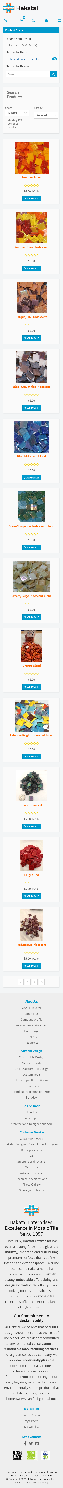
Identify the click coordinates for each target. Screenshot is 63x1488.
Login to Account (31, 1415)
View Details (32, 477)
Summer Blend (32, 177)
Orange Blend (31, 666)
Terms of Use (22, 1482)
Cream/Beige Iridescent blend (32, 596)
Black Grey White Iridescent (31, 387)
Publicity (31, 1037)
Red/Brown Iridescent (31, 945)
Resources (31, 1043)
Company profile (32, 1019)
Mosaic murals (31, 1063)
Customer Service (31, 1139)
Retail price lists (31, 1150)
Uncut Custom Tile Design (32, 1069)
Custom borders (31, 1086)
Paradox (31, 1097)
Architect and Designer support (31, 1124)
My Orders (31, 1421)
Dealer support (32, 1118)
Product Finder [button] (14, 30)
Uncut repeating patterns (31, 1080)
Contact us (31, 1014)
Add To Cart (32, 198)
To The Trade (31, 1112)
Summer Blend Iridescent (31, 247)
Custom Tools (32, 1074)
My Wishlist (31, 1427)
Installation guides (31, 1173)
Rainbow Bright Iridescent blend (32, 735)
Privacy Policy (40, 1482)
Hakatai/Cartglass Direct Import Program (31, 1144)
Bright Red (31, 875)
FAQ (31, 1156)
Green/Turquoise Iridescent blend (31, 526)
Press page (31, 1031)
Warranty (31, 1167)
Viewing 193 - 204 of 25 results (15, 124)
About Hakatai (31, 1008)
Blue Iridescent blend (31, 456)
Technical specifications (31, 1179)
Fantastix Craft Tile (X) (23, 45)
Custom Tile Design (31, 1057)
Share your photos (31, 1190)
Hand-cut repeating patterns (31, 1092)
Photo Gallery (32, 1184)
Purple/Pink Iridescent (31, 317)
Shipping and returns (32, 1162)
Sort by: (38, 107)
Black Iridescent (31, 805)
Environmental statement (31, 1025)
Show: (8, 107)
